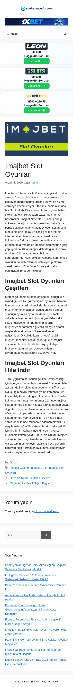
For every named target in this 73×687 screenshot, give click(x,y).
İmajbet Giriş (38, 467)
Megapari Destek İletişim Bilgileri (30, 483)
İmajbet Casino (19, 467)
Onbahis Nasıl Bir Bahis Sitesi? (30, 478)
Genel (13, 462)
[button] (65, 34)
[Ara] (46, 535)
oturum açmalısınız (46, 511)
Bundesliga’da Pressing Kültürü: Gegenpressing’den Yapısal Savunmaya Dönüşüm (30, 609)
